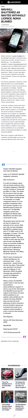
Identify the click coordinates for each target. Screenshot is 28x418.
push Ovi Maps (17, 56)
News (3, 6)
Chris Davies (5, 24)
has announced (18, 64)
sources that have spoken (12, 116)
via (2, 341)
